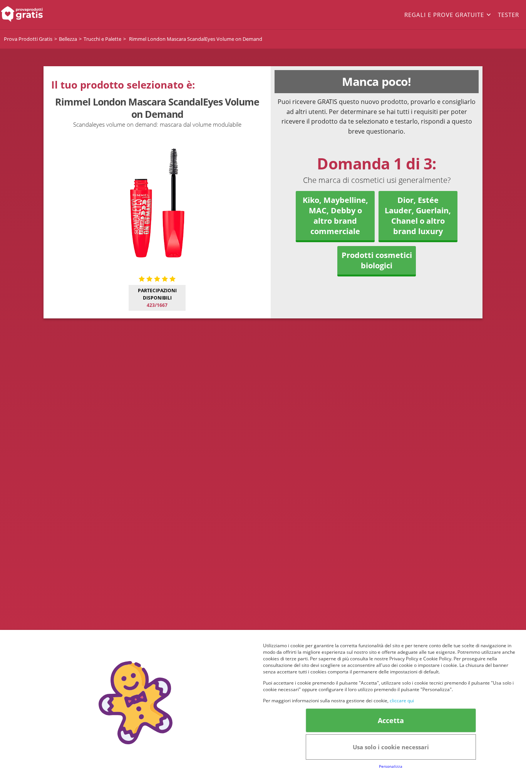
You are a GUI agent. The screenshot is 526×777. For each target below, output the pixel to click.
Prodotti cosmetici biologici (377, 260)
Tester (508, 14)
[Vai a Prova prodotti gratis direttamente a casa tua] (52, 15)
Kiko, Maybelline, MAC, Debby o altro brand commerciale (335, 215)
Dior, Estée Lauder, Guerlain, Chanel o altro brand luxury (418, 215)
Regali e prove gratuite (444, 14)
